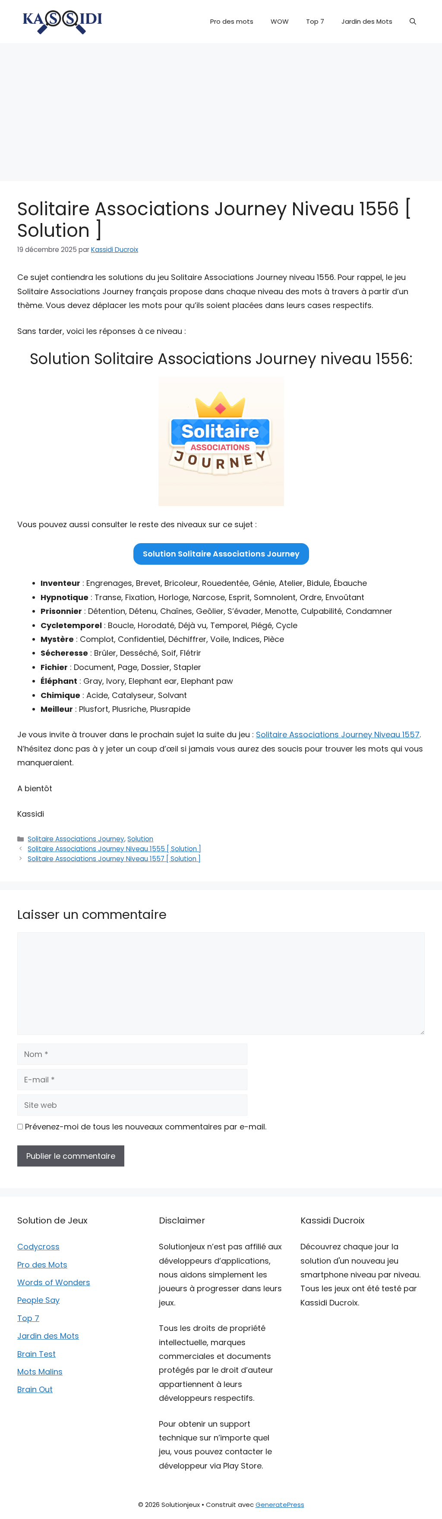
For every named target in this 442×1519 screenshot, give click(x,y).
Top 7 (315, 21)
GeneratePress (280, 1504)
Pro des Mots (42, 1264)
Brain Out (35, 1389)
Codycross (38, 1246)
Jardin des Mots (366, 21)
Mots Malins (40, 1371)
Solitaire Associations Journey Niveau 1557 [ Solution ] (114, 858)
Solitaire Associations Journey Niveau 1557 (338, 734)
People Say (38, 1300)
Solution (140, 838)
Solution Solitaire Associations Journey (221, 553)
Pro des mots (231, 21)
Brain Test (36, 1354)
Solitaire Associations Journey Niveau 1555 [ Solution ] (114, 848)
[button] (413, 22)
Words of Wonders (53, 1282)
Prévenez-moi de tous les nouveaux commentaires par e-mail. (145, 1126)
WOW (280, 21)
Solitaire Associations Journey (76, 838)
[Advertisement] (221, 107)
